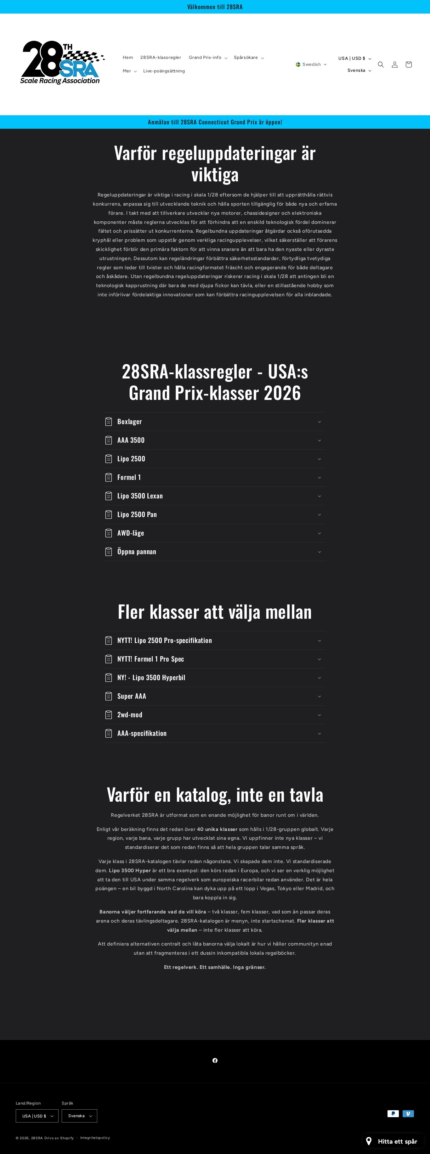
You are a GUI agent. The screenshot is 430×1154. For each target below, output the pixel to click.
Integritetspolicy (95, 1138)
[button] (207, 57)
